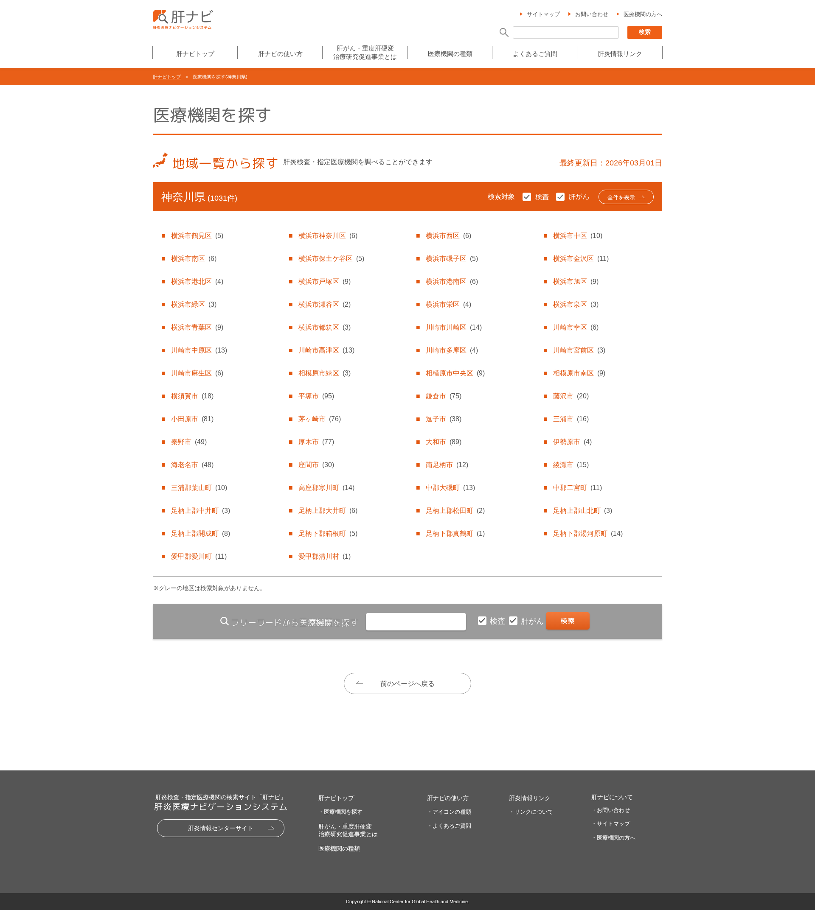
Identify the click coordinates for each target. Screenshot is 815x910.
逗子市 (443, 419)
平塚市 (316, 396)
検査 (498, 621)
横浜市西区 (448, 235)
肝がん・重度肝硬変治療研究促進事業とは (365, 52)
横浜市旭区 (576, 281)
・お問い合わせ (610, 810)
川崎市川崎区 (454, 327)
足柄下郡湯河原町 (588, 533)
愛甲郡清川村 (324, 556)
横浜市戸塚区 (324, 281)
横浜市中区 (577, 235)
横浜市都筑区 (324, 327)
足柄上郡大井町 (327, 510)
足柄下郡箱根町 (327, 533)
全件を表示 (621, 197)
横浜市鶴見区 (197, 235)
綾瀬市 (571, 464)
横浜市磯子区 (452, 258)
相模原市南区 (579, 373)
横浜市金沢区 (581, 258)
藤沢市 (571, 396)
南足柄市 (447, 464)
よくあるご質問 (535, 53)
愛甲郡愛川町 (199, 556)
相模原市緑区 (324, 373)
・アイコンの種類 (449, 812)
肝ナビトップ (195, 53)
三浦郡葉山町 (199, 487)
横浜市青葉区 (197, 327)
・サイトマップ (610, 823)
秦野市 (189, 441)
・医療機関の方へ (613, 837)
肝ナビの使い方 (280, 53)
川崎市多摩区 (452, 350)
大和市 (443, 441)
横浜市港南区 (452, 281)
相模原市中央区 (455, 373)
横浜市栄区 (448, 304)
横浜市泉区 (576, 304)
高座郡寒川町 (326, 487)
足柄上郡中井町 (200, 510)
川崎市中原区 (199, 350)
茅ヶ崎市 (319, 419)
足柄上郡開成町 (200, 533)
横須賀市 (192, 396)
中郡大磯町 (450, 487)
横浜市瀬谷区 (324, 304)
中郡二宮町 (577, 487)
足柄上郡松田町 (455, 510)
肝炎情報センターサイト (220, 828)
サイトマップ (543, 14)
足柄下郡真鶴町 (455, 533)
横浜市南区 (193, 258)
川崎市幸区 (576, 327)
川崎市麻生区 (197, 373)
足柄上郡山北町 (582, 510)
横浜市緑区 (193, 304)
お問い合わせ (591, 14)
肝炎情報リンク (620, 53)
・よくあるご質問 (449, 826)
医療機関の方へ (643, 14)
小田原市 (192, 419)
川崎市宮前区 (579, 350)
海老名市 (192, 464)
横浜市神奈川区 (327, 235)
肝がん (533, 621)
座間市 (316, 464)
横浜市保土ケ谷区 (331, 258)
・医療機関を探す (340, 812)
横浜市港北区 (197, 281)
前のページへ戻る (407, 683)
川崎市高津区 (326, 350)
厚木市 (316, 441)
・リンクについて (531, 812)
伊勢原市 (572, 441)
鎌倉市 (443, 396)
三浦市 (571, 419)
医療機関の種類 (450, 53)
